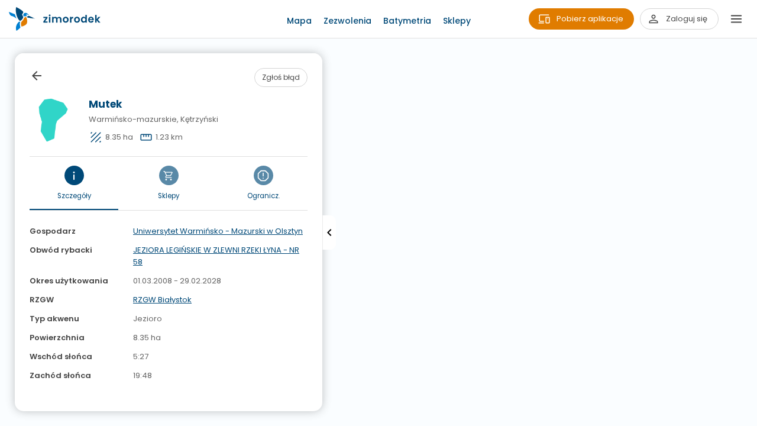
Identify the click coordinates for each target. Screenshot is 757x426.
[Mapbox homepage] (7, 418)
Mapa (299, 21)
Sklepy (457, 21)
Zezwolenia (347, 21)
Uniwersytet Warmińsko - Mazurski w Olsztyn (218, 231)
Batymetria (407, 21)
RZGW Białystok (162, 299)
